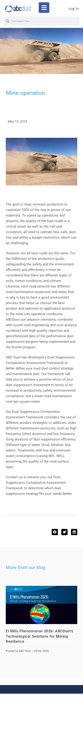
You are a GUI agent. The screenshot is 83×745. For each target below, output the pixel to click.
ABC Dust (25, 651)
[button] (44, 7)
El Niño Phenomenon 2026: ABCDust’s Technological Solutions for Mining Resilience (39, 636)
